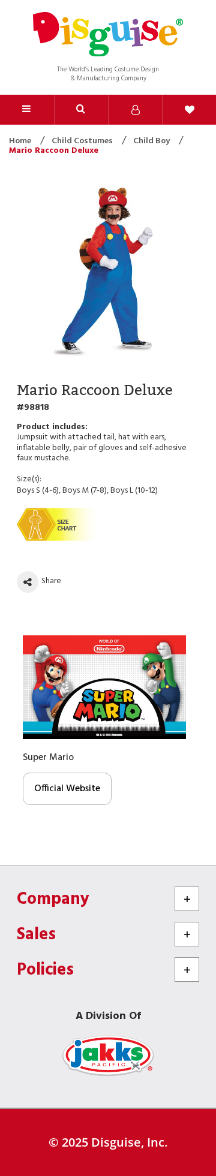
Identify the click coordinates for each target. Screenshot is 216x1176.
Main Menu (27, 110)
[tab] (81, 110)
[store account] (135, 110)
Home (21, 141)
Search (81, 110)
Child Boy (152, 141)
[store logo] (108, 35)
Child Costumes (83, 141)
